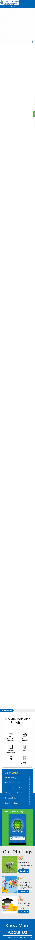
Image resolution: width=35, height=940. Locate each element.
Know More (24, 871)
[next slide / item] (33, 358)
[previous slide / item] (1, 358)
